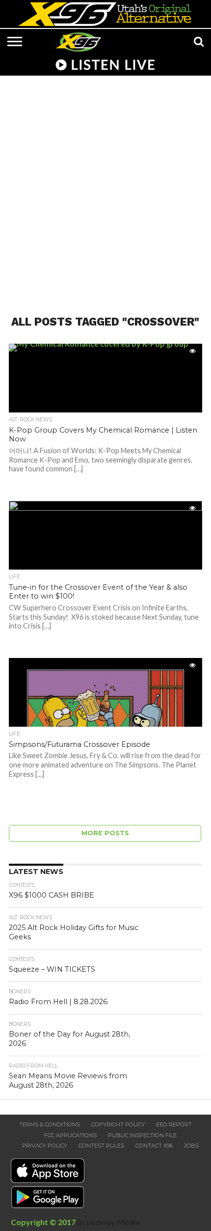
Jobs (191, 1145)
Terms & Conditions (49, 1124)
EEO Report (174, 1124)
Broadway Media (108, 1222)
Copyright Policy (118, 1124)
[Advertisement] (105, 189)
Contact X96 (154, 1145)
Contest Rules (101, 1145)
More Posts (105, 833)
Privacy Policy (44, 1145)
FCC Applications (70, 1135)
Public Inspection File (142, 1135)
